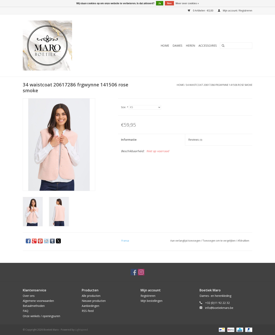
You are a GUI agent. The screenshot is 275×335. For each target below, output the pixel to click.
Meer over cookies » (187, 3)
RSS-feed (88, 311)
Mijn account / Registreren (237, 10)
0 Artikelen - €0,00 (203, 10)
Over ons (29, 296)
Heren (190, 45)
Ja (159, 3)
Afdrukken (243, 240)
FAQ (25, 311)
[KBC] (239, 329)
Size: (124, 107)
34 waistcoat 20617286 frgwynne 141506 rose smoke (219, 85)
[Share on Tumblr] (52, 241)
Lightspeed (81, 329)
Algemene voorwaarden (38, 301)
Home (165, 45)
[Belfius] (230, 329)
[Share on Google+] (34, 241)
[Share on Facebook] (28, 241)
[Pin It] (40, 241)
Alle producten (91, 296)
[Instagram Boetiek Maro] (141, 272)
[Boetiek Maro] (62, 45)
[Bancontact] (221, 329)
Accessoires (207, 45)
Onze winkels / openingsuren (41, 316)
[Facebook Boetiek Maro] (134, 272)
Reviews (195, 139)
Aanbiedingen (90, 306)
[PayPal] (248, 329)
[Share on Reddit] (46, 241)
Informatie (128, 139)
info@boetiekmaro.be (219, 308)
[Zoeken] (223, 45)
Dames (177, 45)
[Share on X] (58, 241)
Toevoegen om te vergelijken (219, 240)
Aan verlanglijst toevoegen (185, 240)
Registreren (148, 296)
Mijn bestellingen (151, 301)
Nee (169, 3)
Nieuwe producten (94, 301)
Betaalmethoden (34, 306)
